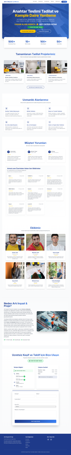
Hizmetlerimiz (46, 1)
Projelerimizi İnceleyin (44, 31)
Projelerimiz (40, 1)
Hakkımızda (58, 1)
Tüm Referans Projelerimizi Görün (35, 87)
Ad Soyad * (17, 393)
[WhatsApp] (51, 440)
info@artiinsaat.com (20, 383)
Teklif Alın (64, 1)
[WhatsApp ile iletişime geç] (24, 376)
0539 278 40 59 (19, 376)
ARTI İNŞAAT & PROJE (11, 1)
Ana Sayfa (35, 1)
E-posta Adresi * (18, 399)
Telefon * (38, 393)
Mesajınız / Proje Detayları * (20, 409)
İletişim (27, 447)
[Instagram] (48, 440)
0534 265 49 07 (19, 379)
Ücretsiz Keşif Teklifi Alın (28, 31)
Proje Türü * (17, 404)
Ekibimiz (52, 1)
